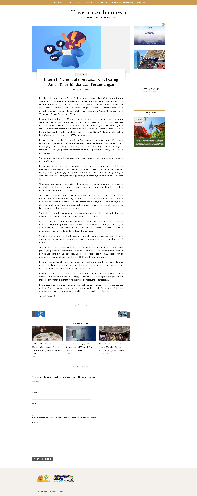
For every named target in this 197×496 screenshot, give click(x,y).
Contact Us (140, 2)
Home (54, 2)
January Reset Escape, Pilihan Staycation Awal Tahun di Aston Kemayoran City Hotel (80, 347)
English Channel (74, 2)
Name (35, 382)
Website (35, 404)
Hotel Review (112, 2)
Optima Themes (57, 492)
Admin (87, 90)
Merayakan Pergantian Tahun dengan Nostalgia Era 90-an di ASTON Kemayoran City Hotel (112, 347)
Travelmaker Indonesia (98, 12)
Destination (88, 2)
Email (35, 393)
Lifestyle (101, 2)
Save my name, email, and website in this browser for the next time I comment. (66, 418)
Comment (37, 422)
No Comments (81, 305)
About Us (62, 2)
